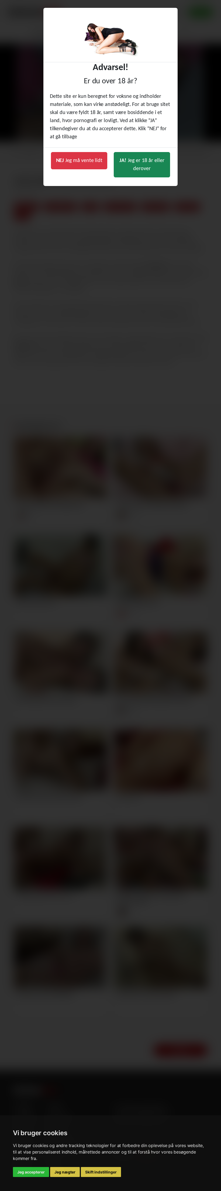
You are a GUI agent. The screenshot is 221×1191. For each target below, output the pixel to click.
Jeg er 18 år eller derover (141, 164)
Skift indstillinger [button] (101, 1172)
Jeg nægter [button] (64, 1172)
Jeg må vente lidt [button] (79, 160)
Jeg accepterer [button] (31, 1172)
